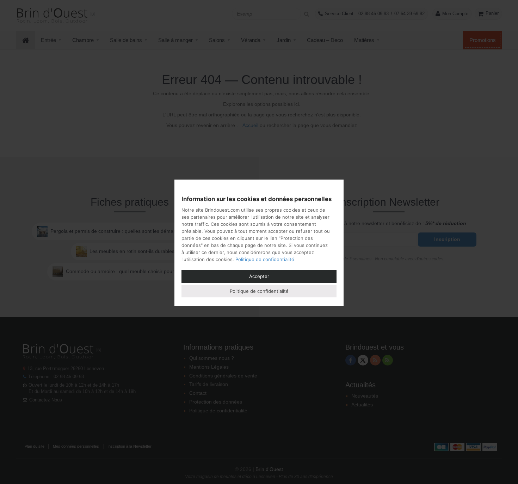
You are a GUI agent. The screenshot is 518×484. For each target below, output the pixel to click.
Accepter (259, 276)
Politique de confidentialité (264, 259)
